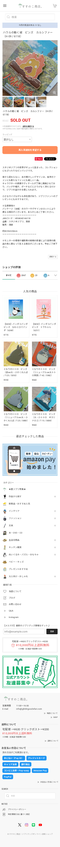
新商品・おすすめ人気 (19, 504)
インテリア (14, 511)
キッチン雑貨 (15, 547)
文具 (11, 525)
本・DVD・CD (15, 533)
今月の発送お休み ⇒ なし (30, 25)
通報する (52, 257)
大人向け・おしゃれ (18, 576)
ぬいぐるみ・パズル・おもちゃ (24, 554)
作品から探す (15, 496)
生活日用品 (14, 540)
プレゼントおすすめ (18, 569)
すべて (9, 275)
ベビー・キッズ (16, 562)
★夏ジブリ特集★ (17, 489)
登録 (52, 631)
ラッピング (7, 134)
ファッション (15, 518)
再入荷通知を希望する (30, 150)
